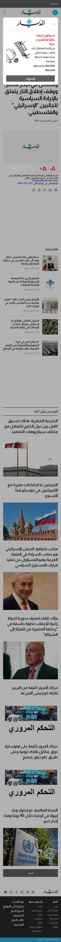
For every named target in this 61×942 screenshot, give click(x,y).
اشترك (30, 78)
